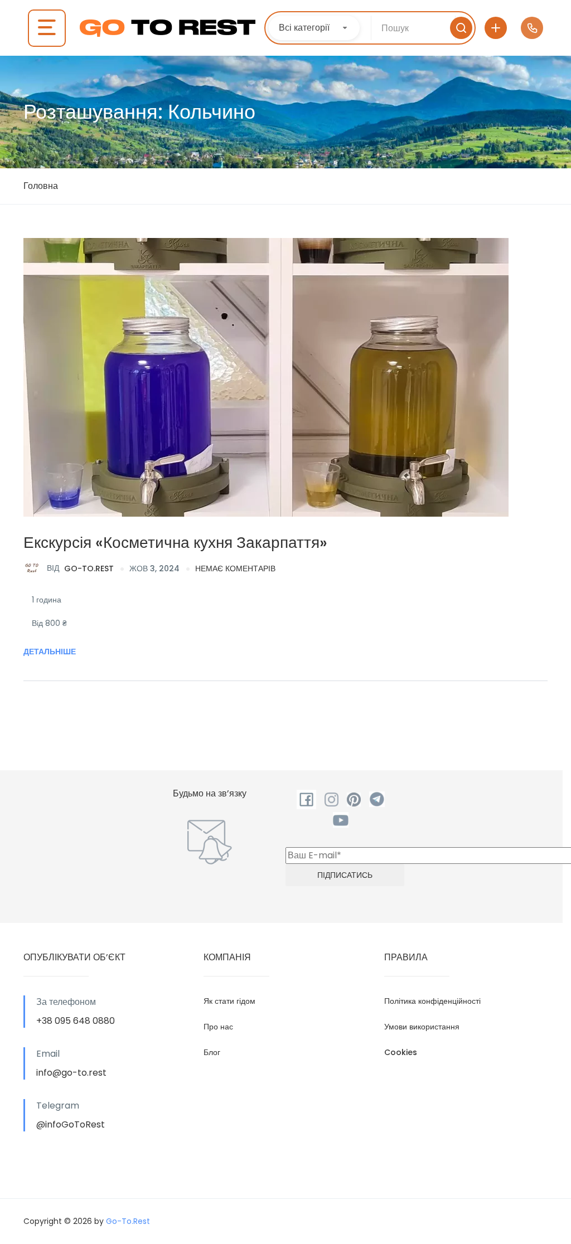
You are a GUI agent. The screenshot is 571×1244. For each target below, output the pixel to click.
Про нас (218, 1026)
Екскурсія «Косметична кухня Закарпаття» (175, 542)
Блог (212, 1052)
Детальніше (49, 651)
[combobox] (314, 28)
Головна (40, 186)
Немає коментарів (235, 568)
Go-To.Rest (80, 568)
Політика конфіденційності (432, 1001)
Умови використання (421, 1026)
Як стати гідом (229, 1001)
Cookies (400, 1052)
